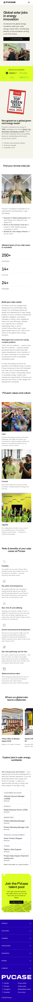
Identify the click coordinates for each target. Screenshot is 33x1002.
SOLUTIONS (5, 931)
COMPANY (5, 968)
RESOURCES (5, 953)
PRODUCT (5, 923)
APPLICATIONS (6, 946)
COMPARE (5, 938)
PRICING (4, 960)
